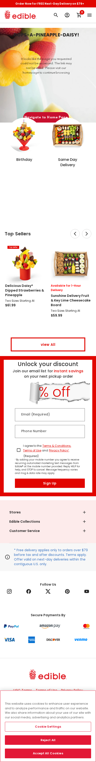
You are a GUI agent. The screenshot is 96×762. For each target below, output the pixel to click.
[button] (48, 512)
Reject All (48, 740)
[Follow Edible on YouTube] (86, 591)
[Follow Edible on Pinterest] (67, 591)
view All (48, 344)
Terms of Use (32, 450)
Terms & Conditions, (56, 446)
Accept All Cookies (48, 753)
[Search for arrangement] (56, 15)
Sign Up (50, 483)
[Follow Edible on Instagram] (9, 591)
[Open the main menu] (89, 15)
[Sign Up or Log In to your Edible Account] (67, 15)
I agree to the (32, 446)
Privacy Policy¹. (59, 450)
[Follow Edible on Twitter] (48, 591)
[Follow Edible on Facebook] (28, 591)
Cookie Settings (48, 726)
